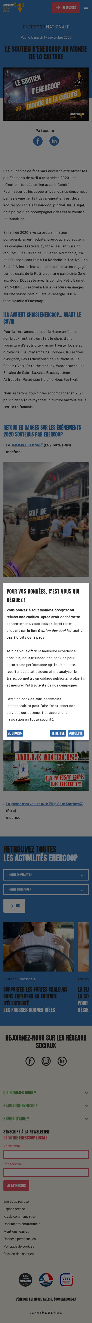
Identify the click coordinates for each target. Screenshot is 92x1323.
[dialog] (46, 661)
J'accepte (75, 733)
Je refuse (58, 733)
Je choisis (15, 733)
